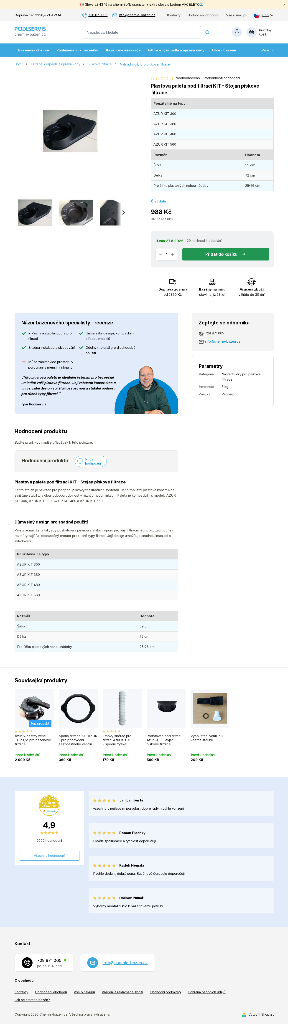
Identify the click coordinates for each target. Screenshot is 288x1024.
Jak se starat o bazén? (32, 1000)
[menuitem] (34, 50)
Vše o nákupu (236, 15)
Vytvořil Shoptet (261, 1014)
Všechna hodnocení (49, 855)
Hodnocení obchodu (203, 15)
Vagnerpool (230, 394)
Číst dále (158, 201)
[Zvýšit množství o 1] (172, 254)
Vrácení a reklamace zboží (122, 992)
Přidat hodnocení (93, 461)
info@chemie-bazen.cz (137, 15)
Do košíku (227, 254)
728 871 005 (97, 15)
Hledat (207, 32)
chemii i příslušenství (129, 4)
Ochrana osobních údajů (207, 992)
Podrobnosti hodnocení (222, 78)
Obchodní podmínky (165, 992)
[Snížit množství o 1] (160, 254)
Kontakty (174, 15)
